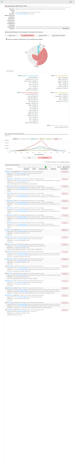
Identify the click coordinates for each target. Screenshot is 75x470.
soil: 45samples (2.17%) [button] (61, 75)
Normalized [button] (45, 157)
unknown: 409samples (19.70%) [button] (59, 125)
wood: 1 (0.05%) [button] (63, 94)
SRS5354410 (10, 179)
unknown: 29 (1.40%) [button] (61, 88)
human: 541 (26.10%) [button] (31, 94)
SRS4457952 (10, 200)
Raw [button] (29, 157)
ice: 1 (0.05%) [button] (33, 86)
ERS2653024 (10, 288)
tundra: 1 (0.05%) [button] (62, 81)
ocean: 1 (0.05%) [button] (32, 88)
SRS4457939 (10, 186)
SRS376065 (10, 280)
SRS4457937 (10, 215)
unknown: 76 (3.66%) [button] (31, 90)
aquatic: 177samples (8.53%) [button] (30, 75)
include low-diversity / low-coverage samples (57, 162)
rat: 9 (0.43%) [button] (33, 107)
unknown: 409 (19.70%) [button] (61, 127)
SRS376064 (10, 259)
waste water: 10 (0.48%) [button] (30, 81)
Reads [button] (45, 35)
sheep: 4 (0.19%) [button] (32, 112)
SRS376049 (10, 237)
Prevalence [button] (62, 35)
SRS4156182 (10, 244)
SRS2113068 (10, 171)
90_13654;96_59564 (21, 14)
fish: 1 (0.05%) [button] (33, 119)
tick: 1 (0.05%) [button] (33, 121)
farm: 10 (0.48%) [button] (62, 77)
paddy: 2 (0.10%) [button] (62, 79)
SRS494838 (10, 310)
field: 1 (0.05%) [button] (63, 84)
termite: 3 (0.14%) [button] (32, 115)
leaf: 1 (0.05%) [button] (63, 98)
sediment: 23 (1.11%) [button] (31, 79)
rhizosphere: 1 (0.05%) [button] (61, 96)
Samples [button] (30, 35)
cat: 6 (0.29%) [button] (33, 108)
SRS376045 (10, 295)
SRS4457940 (10, 222)
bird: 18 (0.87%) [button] (33, 101)
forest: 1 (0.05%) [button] (62, 86)
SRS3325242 (10, 251)
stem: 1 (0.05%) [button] (63, 99)
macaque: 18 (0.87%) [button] (31, 103)
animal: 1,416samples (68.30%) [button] (29, 92)
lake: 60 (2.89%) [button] (33, 77)
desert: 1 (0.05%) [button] (62, 83)
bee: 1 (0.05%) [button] (33, 117)
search (23, 173)
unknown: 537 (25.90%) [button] (31, 122)
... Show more (66, 28)
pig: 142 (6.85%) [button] (32, 96)
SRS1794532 (10, 302)
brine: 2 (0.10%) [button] (33, 84)
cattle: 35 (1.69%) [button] (32, 99)
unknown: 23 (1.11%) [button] (61, 101)
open (18, 173)
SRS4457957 (10, 208)
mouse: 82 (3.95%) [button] (32, 98)
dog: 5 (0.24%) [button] (33, 110)
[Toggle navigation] (70, 2)
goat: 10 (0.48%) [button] (32, 105)
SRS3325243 (10, 266)
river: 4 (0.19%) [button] (33, 83)
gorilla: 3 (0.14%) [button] (32, 114)
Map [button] (14, 35)
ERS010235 (10, 273)
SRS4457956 (10, 193)
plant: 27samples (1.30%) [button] (61, 92)
